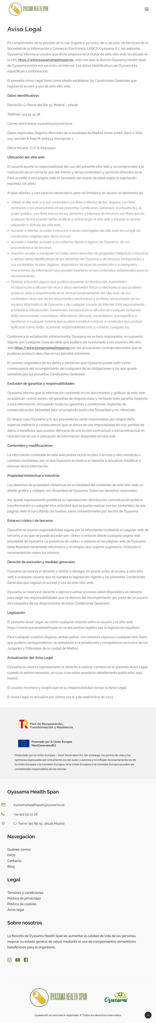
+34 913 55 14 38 (25, 814)
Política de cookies (21, 904)
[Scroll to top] (148, 1015)
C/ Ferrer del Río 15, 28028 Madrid (38, 823)
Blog (11, 866)
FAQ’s (11, 855)
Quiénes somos (19, 849)
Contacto (14, 861)
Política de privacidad (24, 898)
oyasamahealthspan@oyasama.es (39, 805)
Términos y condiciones (25, 893)
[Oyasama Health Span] (28, 9)
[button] (146, 9)
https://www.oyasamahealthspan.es (45, 60)
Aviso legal (15, 910)
